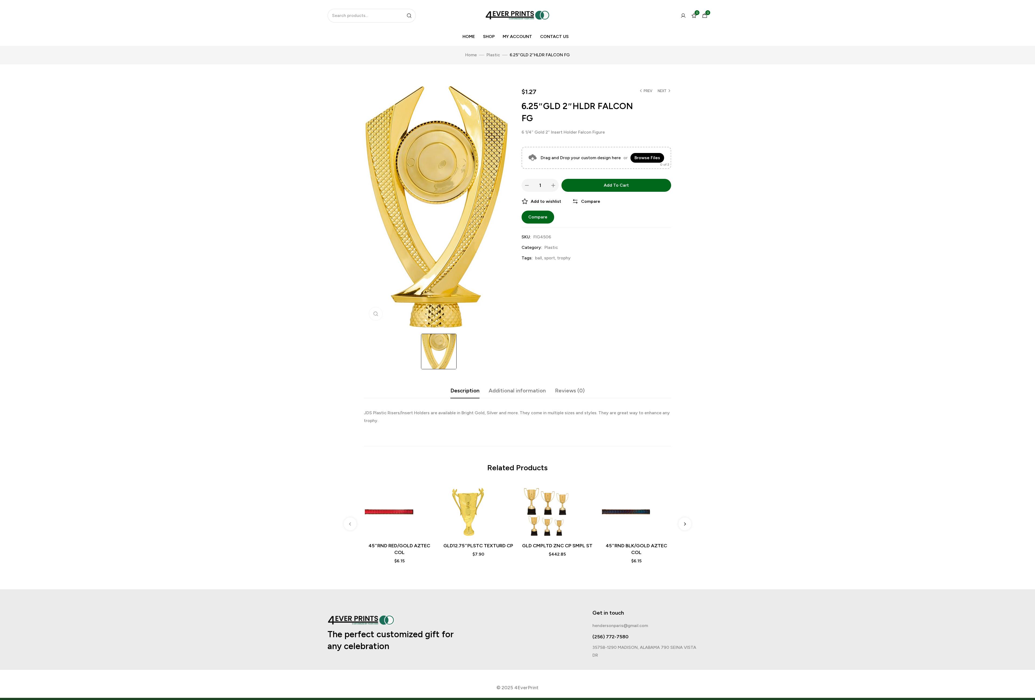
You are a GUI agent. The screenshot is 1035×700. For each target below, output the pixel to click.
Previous (350, 523)
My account (517, 36)
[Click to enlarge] (375, 313)
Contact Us (554, 36)
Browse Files (647, 157)
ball (538, 257)
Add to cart (616, 185)
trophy (564, 257)
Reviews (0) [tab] (570, 390)
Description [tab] (464, 390)
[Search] (409, 16)
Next (662, 91)
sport (549, 257)
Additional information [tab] (517, 390)
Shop (489, 36)
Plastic (493, 54)
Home (469, 36)
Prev (648, 91)
